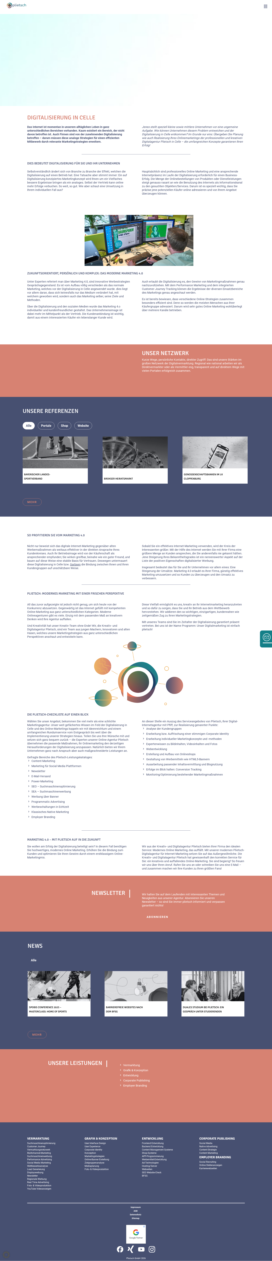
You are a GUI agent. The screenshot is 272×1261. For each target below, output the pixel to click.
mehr (151, 382)
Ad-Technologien (150, 1162)
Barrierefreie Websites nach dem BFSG (124, 1009)
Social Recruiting (207, 1162)
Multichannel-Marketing (39, 1153)
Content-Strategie (208, 1149)
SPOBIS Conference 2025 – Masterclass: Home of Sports (48, 1009)
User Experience (92, 1146)
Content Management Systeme (157, 1149)
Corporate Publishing (136, 1080)
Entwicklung (130, 1075)
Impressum (136, 1207)
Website (83, 425)
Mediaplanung (92, 1166)
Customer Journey (36, 1146)
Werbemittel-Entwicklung (154, 1159)
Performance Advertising (39, 1159)
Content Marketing (208, 1153)
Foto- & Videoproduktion (39, 1185)
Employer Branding (135, 1085)
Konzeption (90, 1153)
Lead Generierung (36, 1169)
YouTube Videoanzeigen (39, 1188)
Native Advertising (208, 1146)
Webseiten (147, 1169)
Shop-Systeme (149, 1153)
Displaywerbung (35, 1172)
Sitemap (135, 1218)
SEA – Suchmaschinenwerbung (51, 791)
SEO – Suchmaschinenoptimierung (53, 786)
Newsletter (38, 771)
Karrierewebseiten (208, 1168)
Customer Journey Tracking (159, 289)
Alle (28, 425)
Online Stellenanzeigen (210, 1165)
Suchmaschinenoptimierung (41, 1143)
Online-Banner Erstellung (97, 1159)
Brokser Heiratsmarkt (118, 478)
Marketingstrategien (95, 1156)
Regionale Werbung (37, 1179)
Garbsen (75, 564)
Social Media (57, 766)
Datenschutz (135, 1214)
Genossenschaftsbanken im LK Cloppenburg (203, 476)
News (77, 960)
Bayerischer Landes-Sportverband (37, 476)
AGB (136, 1211)
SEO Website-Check (151, 1172)
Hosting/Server (149, 1166)
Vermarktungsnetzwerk (38, 1149)
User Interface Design (95, 1143)
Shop (64, 425)
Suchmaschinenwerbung (39, 1156)
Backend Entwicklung (152, 1146)
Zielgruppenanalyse (94, 1162)
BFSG (145, 1175)
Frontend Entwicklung (153, 1143)
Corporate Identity (93, 1149)
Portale (46, 425)
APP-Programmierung (153, 1156)
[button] (6, 1255)
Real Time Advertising (38, 1182)
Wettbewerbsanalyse (37, 1166)
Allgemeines (55, 960)
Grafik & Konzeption (135, 1070)
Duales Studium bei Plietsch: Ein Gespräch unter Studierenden (203, 1009)
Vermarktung (131, 1065)
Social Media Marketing (39, 1162)
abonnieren (157, 917)
